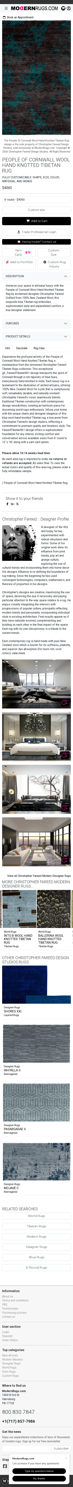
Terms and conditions (15, 1300)
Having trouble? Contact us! (38, 241)
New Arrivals (10, 1355)
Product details (18, 336)
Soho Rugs (9, 1371)
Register (7, 1336)
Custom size (36, 210)
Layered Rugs (11, 1015)
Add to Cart (38, 221)
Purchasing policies (14, 1312)
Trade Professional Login (38, 232)
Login (5, 1332)
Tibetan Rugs (11, 946)
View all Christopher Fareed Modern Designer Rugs (39, 876)
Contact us (8, 1316)
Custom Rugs (10, 1375)
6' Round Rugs (36, 1267)
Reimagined (10, 1074)
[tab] (7, 348)
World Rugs (36, 1216)
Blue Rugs (36, 1257)
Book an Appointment (19, 17)
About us (7, 1296)
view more (18, 653)
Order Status (10, 1340)
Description (15, 276)
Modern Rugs (36, 1236)
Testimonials (10, 1308)
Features (12, 323)
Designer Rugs (12, 1007)
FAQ (4, 1304)
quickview (65, 1000)
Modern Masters (12, 1359)
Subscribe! (61, 1448)
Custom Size (53, 252)
